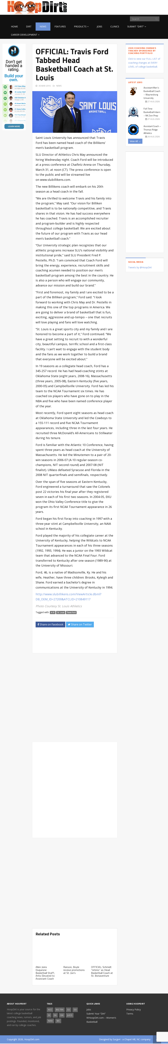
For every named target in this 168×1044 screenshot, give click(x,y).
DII (55, 1015)
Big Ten (59, 1009)
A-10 (52, 612)
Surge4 (116, 1039)
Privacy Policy (133, 1009)
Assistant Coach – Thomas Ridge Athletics (152, 129)
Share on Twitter (81, 624)
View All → (135, 141)
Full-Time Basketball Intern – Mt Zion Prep (152, 112)
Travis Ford (71, 612)
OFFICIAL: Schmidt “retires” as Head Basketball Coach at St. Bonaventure (102, 971)
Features (60, 26)
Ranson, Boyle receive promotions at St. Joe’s (74, 970)
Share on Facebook (51, 624)
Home (14, 26)
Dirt (29, 26)
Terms (129, 1013)
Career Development (24, 34)
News (43, 26)
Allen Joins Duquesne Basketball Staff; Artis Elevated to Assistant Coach (45, 972)
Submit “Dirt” (135, 26)
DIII (61, 1015)
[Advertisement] (135, 7)
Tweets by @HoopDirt (140, 267)
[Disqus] (75, 789)
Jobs (99, 26)
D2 (68, 1009)
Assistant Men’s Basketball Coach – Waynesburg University (152, 93)
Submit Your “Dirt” (96, 1013)
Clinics (114, 26)
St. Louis (60, 612)
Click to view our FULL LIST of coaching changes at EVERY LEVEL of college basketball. (144, 62)
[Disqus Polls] (74, 698)
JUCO (69, 1015)
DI (49, 1015)
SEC (58, 1020)
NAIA (50, 1020)
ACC (50, 1009)
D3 (75, 1009)
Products (80, 26)
